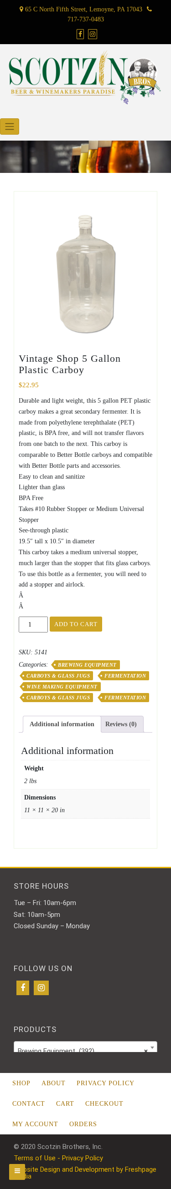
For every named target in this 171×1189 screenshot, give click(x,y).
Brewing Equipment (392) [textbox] (83, 1051)
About (53, 1083)
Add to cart (76, 624)
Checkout (104, 1103)
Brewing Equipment (87, 665)
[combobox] (85, 1047)
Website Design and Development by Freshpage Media (85, 1172)
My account (35, 1124)
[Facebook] (22, 988)
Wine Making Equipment (62, 686)
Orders (83, 1124)
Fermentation (125, 675)
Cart (65, 1103)
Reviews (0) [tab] (121, 724)
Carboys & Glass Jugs (58, 675)
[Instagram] (41, 988)
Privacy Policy (106, 1083)
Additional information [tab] (62, 724)
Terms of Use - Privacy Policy (58, 1158)
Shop (21, 1083)
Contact (28, 1103)
